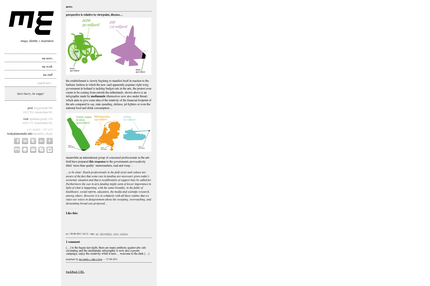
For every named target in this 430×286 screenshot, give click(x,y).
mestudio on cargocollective (50, 141)
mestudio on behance (41, 141)
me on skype (41, 150)
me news (47, 57)
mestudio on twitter (33, 141)
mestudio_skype (43, 133)
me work (47, 66)
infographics (106, 233)
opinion (124, 233)
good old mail (33, 150)
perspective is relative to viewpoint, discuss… (94, 14)
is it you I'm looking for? (25, 150)
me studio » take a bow (90, 259)
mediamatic (98, 96)
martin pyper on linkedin (25, 141)
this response (97, 161)
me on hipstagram (50, 150)
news (115, 233)
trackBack (75, 272)
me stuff (48, 74)
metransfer (17, 150)
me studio (31, 23)
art (97, 233)
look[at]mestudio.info (20, 133)
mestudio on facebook (17, 141)
